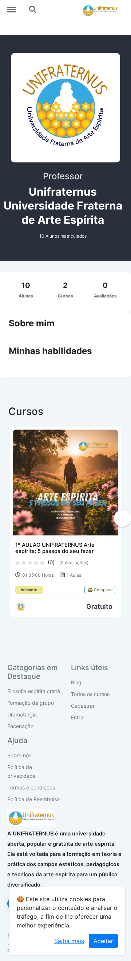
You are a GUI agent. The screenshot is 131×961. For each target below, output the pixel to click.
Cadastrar (83, 706)
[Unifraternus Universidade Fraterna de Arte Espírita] (20, 606)
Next (122, 518)
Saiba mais (69, 941)
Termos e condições (31, 787)
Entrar (78, 717)
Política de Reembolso (33, 799)
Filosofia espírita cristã (33, 691)
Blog (76, 682)
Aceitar (103, 941)
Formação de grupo (30, 703)
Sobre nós (19, 755)
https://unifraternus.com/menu (15, 6)
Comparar (103, 589)
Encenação (20, 726)
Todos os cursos (90, 694)
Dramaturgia (22, 714)
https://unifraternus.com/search (33, 6)
